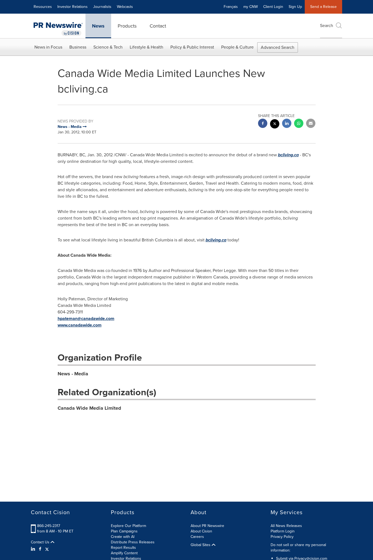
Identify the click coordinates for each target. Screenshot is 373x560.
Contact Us (41, 542)
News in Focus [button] (48, 47)
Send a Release (323, 7)
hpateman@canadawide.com (86, 318)
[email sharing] (310, 124)
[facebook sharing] (262, 124)
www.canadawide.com (80, 325)
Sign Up (295, 7)
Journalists (102, 7)
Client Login (273, 7)
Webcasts (125, 7)
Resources (43, 7)
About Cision (201, 531)
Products (127, 25)
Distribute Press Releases (133, 542)
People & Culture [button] (237, 47)
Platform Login (283, 531)
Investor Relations (72, 7)
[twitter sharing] (274, 124)
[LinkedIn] (34, 549)
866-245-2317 (48, 526)
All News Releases (286, 526)
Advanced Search (277, 47)
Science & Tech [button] (108, 47)
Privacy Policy (282, 537)
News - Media (73, 373)
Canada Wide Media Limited (89, 408)
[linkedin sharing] (286, 124)
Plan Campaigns (124, 531)
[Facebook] (40, 549)
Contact (158, 25)
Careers (197, 537)
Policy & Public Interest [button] (192, 47)
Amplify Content (124, 553)
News (98, 25)
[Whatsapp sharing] (298, 124)
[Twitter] (47, 549)
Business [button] (77, 47)
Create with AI (122, 537)
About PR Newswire (207, 526)
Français (231, 7)
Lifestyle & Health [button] (146, 47)
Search (326, 25)
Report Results (123, 547)
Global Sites (201, 545)
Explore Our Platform (128, 526)
